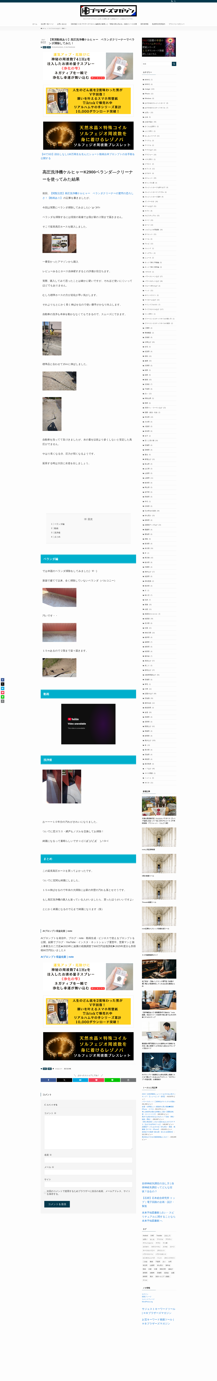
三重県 (148, 328)
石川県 (148, 623)
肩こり (148, 665)
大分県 (148, 422)
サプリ (148, 211)
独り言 (148, 595)
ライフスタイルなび (154, 309)
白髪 (148, 609)
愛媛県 (148, 529)
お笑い (149, 112)
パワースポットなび (154, 281)
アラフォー (150, 154)
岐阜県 (148, 483)
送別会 (166, 1273)
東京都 (149, 558)
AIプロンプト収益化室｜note (57, 956)
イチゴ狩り (150, 159)
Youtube (159, 1235)
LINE (152, 1235)
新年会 (168, 1265)
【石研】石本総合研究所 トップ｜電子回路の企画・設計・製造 (158, 1202)
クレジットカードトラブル (155, 192)
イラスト (149, 164)
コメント (50, 1113)
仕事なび (150, 342)
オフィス (150, 169)
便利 (148, 356)
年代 (148, 501)
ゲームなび (150, 206)
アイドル (149, 145)
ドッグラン (150, 253)
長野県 (148, 722)
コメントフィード (148, 1299)
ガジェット (150, 178)
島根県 (148, 497)
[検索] (174, 1)
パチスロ (149, 272)
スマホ (165, 1247)
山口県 (148, 469)
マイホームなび (152, 300)
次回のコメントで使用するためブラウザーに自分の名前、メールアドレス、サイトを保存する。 (88, 1192)
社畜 (148, 628)
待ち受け (150, 515)
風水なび (150, 740)
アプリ (158, 1243)
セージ (149, 225)
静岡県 (148, 736)
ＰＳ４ (145, 1280)
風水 (151, 1276)
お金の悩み (150, 122)
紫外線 (148, 656)
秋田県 (148, 651)
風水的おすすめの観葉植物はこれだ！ (155, 1137)
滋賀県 (148, 576)
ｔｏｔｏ (149, 778)
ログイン (145, 1294)
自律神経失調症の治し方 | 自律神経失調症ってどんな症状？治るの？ (158, 1187)
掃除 (49, 47)
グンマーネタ (151, 201)
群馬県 (145, 1273)
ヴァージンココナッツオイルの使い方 (159, 319)
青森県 (148, 731)
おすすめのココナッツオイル (156, 108)
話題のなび (150, 693)
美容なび (150, 661)
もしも (152, 1239)
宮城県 (148, 445)
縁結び (170, 1269)
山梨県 (149, 478)
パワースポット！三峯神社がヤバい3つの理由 (158, 1101)
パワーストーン (148, 1254)
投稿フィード (146, 1297)
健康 (148, 361)
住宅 (148, 347)
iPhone (149, 94)
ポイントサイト (152, 295)
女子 (148, 436)
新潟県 (148, 543)
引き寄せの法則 (152, 511)
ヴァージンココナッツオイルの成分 (159, 323)
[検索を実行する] (174, 64)
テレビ (149, 244)
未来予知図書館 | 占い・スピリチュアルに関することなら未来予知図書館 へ (159, 1216)
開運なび (150, 726)
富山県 (148, 464)
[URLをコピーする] (128, 1080)
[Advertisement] (88, 489)
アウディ (169, 1239)
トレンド (149, 248)
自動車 (152, 1273)
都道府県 (149, 708)
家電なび (150, 459)
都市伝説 (150, 703)
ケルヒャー (58, 1069)
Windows (149, 98)
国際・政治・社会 (152, 412)
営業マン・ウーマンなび (155, 408)
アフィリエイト (148, 1243)
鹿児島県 (149, 764)
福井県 (148, 637)
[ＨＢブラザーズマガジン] (108, 10)
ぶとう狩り (150, 131)
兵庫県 (148, 365)
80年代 (148, 80)
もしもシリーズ (152, 136)
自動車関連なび (152, 675)
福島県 (148, 647)
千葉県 (148, 389)
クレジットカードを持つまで (156, 187)
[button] (48, 1080)
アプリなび (150, 150)
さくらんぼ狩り (152, 126)
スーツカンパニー (149, 1250)
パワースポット (161, 1254)
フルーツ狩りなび (152, 286)
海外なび (150, 572)
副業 (148, 370)
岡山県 (148, 487)
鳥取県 (148, 759)
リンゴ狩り (150, 314)
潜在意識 (149, 581)
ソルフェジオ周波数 (154, 230)
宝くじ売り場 (151, 440)
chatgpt (149, 89)
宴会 (148, 454)
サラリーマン (155, 1247)
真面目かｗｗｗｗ (152, 614)
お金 (148, 117)
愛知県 (148, 534)
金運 (148, 712)
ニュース (149, 258)
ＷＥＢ (149, 783)
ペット (149, 290)
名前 (48, 1155)
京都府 (148, 337)
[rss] (171, 1)
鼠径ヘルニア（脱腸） (163, 1276)
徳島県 (148, 520)
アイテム (149, 140)
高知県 (148, 754)
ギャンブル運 (151, 183)
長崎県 (148, 717)
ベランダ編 (59, 524)
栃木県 (148, 562)
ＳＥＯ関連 (150, 773)
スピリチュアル (152, 215)
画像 (148, 604)
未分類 (149, 548)
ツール (148, 239)
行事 (148, 689)
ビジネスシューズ (149, 1258)
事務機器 (149, 333)
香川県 (148, 750)
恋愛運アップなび (153, 525)
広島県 (148, 506)
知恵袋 (149, 619)
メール (49, 1167)
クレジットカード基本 (154, 197)
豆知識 (149, 698)
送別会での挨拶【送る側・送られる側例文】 (158, 1132)
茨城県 (148, 679)
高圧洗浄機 (67, 1069)
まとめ (57, 537)
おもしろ (167, 1235)
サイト (47, 1179)
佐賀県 (148, 351)
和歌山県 (149, 398)
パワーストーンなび (154, 276)
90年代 (148, 84)
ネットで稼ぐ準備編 (153, 262)
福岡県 (148, 642)
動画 (44, 47)
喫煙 (148, 403)
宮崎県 (148, 450)
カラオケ (149, 173)
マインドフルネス (152, 304)
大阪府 (148, 426)
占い (148, 393)
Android (145, 1235)
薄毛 (148, 684)
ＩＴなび (150, 768)
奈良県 (148, 431)
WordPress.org (147, 1302)
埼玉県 (149, 417)
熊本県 (148, 586)
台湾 (169, 1261)
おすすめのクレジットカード (156, 103)
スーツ (149, 220)
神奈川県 (150, 633)
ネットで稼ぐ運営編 (153, 267)
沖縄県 (148, 567)
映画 (144, 1269)
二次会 (145, 1261)
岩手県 (148, 492)
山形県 (148, 473)
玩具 (148, 600)
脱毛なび (150, 670)
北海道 (148, 384)
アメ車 (165, 1243)
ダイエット (150, 234)
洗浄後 (57, 533)
